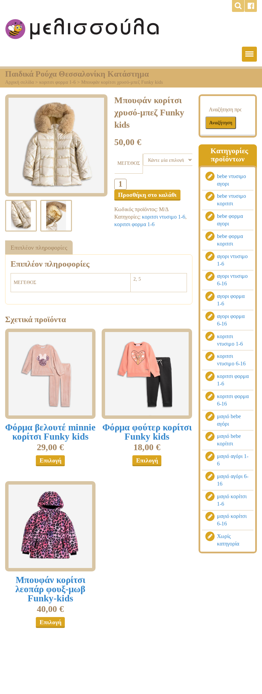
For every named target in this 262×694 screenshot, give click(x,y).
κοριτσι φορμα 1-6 (57, 82)
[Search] (238, 6)
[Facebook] (251, 6)
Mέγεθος (128, 163)
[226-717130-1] (147, 373)
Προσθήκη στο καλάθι (147, 194)
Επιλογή (50, 460)
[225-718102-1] (50, 526)
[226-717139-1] (50, 373)
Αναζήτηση (220, 122)
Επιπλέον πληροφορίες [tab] (39, 247)
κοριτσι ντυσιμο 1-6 (163, 217)
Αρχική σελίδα (19, 82)
